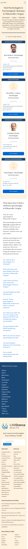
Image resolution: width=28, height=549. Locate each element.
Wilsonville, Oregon (9, 224)
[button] (5, 456)
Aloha (3, 373)
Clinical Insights (17, 458)
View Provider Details (13, 57)
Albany (4, 370)
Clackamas (5, 380)
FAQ (15, 462)
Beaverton (5, 375)
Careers (16, 544)
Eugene (4, 385)
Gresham (5, 389)
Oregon (14, 17)
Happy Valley (6, 392)
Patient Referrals (17, 452)
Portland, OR (6, 181)
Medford (4, 399)
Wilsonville (22, 17)
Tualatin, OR (6, 64)
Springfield (5, 406)
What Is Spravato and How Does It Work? (11, 513)
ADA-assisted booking (19, 474)
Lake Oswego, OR (7, 144)
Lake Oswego (6, 396)
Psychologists (6, 17)
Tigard (4, 408)
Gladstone (5, 387)
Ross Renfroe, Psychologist (13, 55)
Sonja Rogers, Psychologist (13, 173)
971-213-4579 (7, 148)
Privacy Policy (17, 464)
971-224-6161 (7, 69)
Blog (15, 456)
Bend (3, 377)
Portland (5, 401)
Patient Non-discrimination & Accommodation (18, 470)
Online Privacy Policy (19, 466)
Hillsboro (5, 394)
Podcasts (16, 454)
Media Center (17, 460)
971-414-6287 (8, 185)
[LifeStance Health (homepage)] (4, 2)
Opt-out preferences (18, 488)
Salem (4, 404)
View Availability (13, 153)
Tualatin (4, 411)
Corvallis (5, 382)
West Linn (5, 413)
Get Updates (7, 444)
